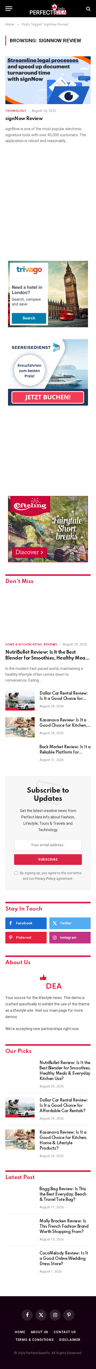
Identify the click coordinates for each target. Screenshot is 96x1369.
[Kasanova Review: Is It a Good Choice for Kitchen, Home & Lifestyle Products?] (20, 727)
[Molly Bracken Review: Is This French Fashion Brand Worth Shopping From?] (20, 1228)
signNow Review (24, 118)
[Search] (88, 9)
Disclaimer (70, 1340)
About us (40, 1332)
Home (20, 1332)
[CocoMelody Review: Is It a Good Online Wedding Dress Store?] (20, 1260)
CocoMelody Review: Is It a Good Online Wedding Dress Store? (63, 1258)
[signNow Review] (48, 80)
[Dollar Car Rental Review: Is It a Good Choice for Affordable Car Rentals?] (20, 700)
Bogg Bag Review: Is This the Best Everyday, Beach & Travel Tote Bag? (62, 1194)
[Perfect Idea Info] (48, 8)
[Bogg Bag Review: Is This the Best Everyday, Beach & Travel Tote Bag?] (20, 1196)
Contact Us (65, 1332)
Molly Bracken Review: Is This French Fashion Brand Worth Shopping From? (64, 1226)
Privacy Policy (45, 879)
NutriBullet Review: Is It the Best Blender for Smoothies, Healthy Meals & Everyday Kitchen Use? (47, 658)
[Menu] (8, 9)
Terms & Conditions (34, 1340)
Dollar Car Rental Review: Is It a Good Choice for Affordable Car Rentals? (63, 698)
